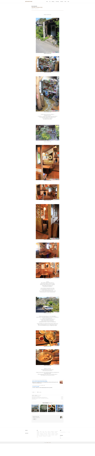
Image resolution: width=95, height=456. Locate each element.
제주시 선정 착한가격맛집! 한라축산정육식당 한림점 (39, 381)
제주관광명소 (41, 433)
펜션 (41, 432)
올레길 (41, 431)
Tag (49, 1)
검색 (69, 432)
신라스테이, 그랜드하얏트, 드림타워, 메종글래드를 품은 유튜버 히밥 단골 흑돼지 (42, 387)
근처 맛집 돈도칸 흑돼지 (35, 386)
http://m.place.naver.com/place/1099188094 (38, 385)
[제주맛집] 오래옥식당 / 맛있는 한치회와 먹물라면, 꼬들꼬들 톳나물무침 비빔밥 (39, 397)
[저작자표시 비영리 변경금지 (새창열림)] (40, 392)
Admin (65, 1)
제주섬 (43, 431)
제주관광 (49, 431)
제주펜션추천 (53, 433)
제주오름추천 (56, 431)
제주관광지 (38, 432)
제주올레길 (57, 433)
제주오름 (56, 432)
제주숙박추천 (45, 433)
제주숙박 (44, 432)
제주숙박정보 (49, 432)
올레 (46, 432)
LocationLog (57, 1)
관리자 (50, 442)
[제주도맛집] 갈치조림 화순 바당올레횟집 (36, 396)
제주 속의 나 (33, 395)
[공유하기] (34, 392)
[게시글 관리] (35, 392)
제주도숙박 (49, 433)
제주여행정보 (52, 431)
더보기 (37, 437)
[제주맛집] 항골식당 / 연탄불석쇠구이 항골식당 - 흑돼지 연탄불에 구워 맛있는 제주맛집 (40, 398)
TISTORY (48, 442)
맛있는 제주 (36, 395)
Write (68, 1)
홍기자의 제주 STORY (28, 1)
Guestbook (61, 1)
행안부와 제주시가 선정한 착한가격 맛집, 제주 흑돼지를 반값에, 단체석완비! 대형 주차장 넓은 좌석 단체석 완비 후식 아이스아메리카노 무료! (45, 382)
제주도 (46, 431)
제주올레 (38, 433)
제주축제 (53, 432)
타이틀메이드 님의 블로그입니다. (36, 417)
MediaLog (53, 1)
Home (47, 1)
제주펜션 (38, 431)
